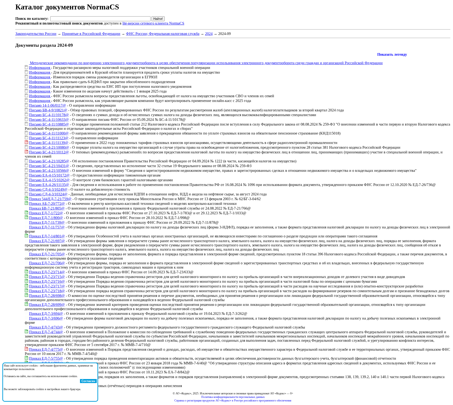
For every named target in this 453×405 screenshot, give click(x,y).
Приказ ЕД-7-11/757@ (47, 227)
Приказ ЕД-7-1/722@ (46, 213)
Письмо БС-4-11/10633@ (49, 120)
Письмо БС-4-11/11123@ (48, 138)
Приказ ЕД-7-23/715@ (47, 277)
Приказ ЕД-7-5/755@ (46, 358)
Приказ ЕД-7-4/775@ (46, 349)
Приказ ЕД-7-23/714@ (47, 272)
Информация (40, 68)
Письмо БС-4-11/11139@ (48, 143)
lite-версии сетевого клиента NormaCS (153, 23)
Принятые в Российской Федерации (91, 34)
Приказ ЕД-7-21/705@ (47, 254)
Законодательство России (35, 34)
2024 (209, 34)
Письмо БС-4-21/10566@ (49, 171)
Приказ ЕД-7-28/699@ (47, 305)
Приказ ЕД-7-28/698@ (47, 296)
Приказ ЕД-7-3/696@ (46, 318)
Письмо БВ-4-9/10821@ (48, 110)
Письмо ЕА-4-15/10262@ (49, 180)
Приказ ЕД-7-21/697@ (47, 241)
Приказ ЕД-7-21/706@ (47, 263)
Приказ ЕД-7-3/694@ (46, 314)
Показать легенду (392, 54)
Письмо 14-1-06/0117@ (47, 105)
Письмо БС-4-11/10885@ (49, 124)
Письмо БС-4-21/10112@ (49, 152)
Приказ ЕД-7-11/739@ (47, 222)
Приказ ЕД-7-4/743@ (46, 327)
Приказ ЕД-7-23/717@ (47, 286)
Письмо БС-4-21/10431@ (49, 166)
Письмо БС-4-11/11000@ (49, 133)
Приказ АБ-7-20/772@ (47, 204)
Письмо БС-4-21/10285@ (49, 161)
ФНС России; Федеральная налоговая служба (162, 34)
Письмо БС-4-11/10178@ (49, 115)
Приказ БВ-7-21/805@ (47, 208)
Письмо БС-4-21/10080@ (49, 147)
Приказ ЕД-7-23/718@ (47, 291)
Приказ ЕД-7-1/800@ (46, 218)
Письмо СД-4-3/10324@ (48, 194)
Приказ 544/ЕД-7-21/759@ (50, 199)
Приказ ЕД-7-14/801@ (47, 236)
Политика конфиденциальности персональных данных (233, 397)
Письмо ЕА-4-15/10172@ (49, 175)
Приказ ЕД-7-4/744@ (46, 332)
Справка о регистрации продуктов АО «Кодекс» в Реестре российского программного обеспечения (232, 400)
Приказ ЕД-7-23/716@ (47, 281)
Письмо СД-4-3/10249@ (48, 189)
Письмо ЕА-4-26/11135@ (49, 185)
